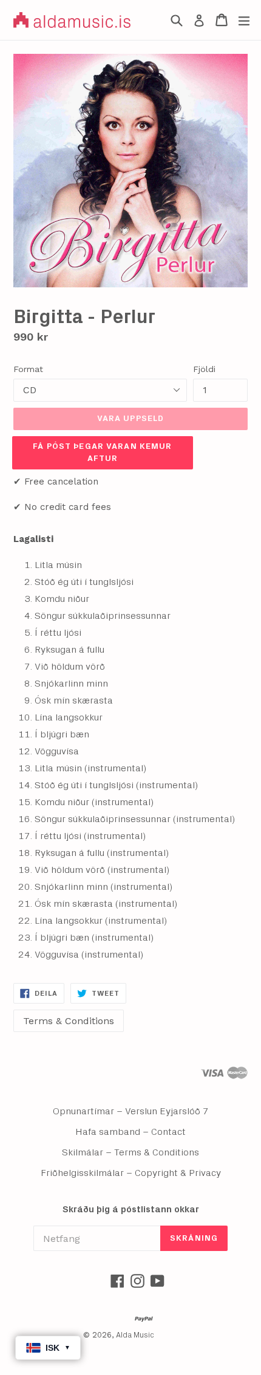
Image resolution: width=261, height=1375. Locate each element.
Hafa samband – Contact (130, 1132)
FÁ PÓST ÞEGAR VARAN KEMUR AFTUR (102, 452)
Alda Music (135, 1335)
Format (28, 369)
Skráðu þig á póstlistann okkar (131, 1209)
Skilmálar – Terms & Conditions (130, 1152)
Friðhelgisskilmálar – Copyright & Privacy (131, 1173)
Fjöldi (204, 369)
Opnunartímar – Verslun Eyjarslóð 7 (131, 1111)
